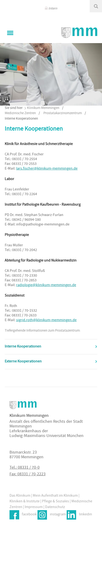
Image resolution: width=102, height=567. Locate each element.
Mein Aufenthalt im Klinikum (55, 496)
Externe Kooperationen (23, 361)
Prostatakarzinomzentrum (62, 113)
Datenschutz (55, 507)
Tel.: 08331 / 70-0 (24, 468)
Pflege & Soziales (55, 501)
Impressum (34, 507)
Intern (52, 8)
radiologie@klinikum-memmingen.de (46, 285)
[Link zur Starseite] (79, 32)
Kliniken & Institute (24, 501)
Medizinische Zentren (20, 113)
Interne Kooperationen (23, 347)
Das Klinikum (19, 496)
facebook (29, 515)
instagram (58, 515)
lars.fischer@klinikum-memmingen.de (47, 169)
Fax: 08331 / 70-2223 (27, 474)
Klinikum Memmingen (43, 108)
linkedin (85, 515)
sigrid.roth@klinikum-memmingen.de (46, 320)
